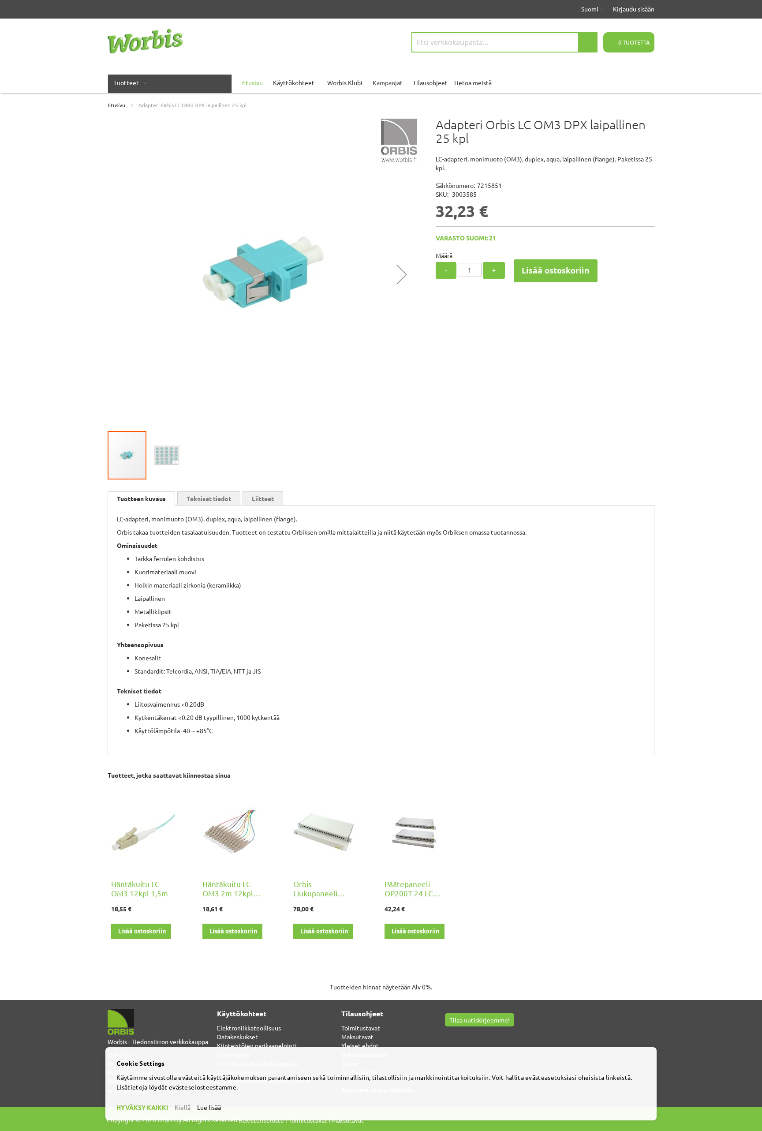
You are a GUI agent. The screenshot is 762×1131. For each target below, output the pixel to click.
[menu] (381, 82)
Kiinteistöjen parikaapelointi (257, 1045)
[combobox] (504, 42)
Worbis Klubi (344, 82)
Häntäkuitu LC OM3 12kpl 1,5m (139, 888)
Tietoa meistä (472, 82)
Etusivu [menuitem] (252, 82)
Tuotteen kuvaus (141, 498)
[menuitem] (128, 82)
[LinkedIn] (470, 1035)
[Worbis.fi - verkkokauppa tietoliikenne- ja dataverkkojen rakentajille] (145, 41)
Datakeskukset (237, 1037)
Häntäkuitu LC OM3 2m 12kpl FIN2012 (227, 893)
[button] (401, 274)
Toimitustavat (360, 1028)
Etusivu (116, 105)
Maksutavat (357, 1037)
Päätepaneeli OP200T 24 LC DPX (409, 893)
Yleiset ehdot (360, 1045)
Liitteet (263, 498)
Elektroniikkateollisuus (249, 1028)
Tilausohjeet (430, 82)
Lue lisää (209, 1107)
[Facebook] (449, 1035)
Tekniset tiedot (209, 498)
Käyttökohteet (293, 82)
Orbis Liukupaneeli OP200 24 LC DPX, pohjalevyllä (323, 897)
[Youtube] (460, 1035)
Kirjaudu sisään (633, 9)
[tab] (141, 498)
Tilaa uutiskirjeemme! (479, 1020)
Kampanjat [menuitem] (388, 82)
